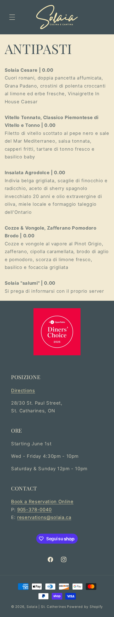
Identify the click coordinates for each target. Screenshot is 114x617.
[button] (12, 17)
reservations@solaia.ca (44, 517)
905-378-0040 (34, 509)
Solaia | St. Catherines (46, 607)
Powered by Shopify (85, 607)
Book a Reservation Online (42, 501)
